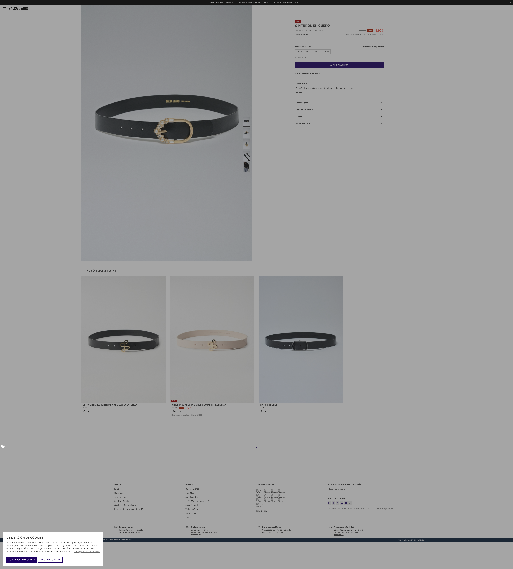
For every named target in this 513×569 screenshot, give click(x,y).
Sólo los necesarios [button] (50, 560)
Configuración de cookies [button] (87, 551)
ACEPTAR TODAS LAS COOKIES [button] (22, 560)
